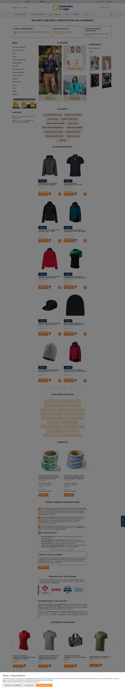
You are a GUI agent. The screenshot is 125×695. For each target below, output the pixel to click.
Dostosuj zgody (29, 685)
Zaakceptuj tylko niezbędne (12, 685)
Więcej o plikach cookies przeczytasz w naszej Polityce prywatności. (21, 681)
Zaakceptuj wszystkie (44, 685)
